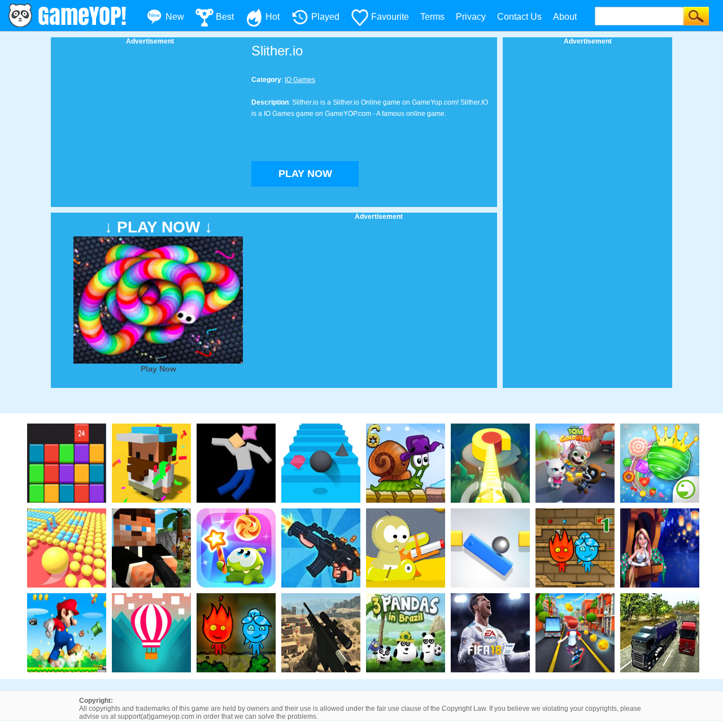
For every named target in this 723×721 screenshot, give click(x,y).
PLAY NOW (305, 173)
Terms (432, 16)
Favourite (390, 16)
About (565, 16)
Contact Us (519, 16)
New (174, 16)
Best (225, 16)
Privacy (471, 16)
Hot (272, 16)
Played (325, 16)
